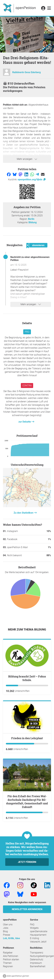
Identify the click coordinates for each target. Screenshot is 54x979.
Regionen (8, 966)
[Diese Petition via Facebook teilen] (9, 174)
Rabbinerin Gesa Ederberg (26, 72)
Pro (27, 331)
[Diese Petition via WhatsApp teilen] (32, 174)
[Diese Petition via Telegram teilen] (37, 174)
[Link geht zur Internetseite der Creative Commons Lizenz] (5, 975)
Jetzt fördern (27, 862)
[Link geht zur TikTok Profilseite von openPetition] (34, 885)
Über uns (7, 924)
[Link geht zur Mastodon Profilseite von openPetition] (7, 894)
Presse (6, 934)
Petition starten (11, 959)
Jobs (5, 928)
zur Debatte (25, 421)
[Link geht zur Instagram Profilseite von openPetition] (20, 885)
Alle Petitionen (10, 956)
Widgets (34, 928)
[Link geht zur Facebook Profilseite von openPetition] (7, 885)
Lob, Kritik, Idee (11, 938)
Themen (7, 963)
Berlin (31, 219)
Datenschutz (36, 959)
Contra (27, 385)
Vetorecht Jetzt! (38, 941)
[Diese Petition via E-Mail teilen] (42, 174)
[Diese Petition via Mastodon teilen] (21, 174)
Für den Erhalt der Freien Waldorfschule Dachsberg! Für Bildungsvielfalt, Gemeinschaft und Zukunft (27, 801)
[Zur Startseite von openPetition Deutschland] (19, 8)
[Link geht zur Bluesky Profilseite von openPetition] (20, 894)
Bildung (32, 222)
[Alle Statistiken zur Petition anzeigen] (27, 506)
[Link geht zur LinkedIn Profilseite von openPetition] (47, 885)
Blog (5, 931)
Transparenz (36, 952)
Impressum (36, 963)
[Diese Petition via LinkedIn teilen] (26, 174)
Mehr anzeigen (25, 159)
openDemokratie (38, 931)
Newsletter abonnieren (27, 909)
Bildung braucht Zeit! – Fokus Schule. (27, 678)
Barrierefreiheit (37, 966)
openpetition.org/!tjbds (30, 179)
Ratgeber (7, 952)
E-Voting (34, 938)
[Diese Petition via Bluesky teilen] (15, 174)
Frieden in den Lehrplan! (27, 738)
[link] (49, 8)
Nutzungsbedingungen (42, 956)
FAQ (32, 924)
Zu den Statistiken (24, 512)
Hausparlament (38, 934)
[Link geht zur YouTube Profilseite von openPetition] (34, 894)
